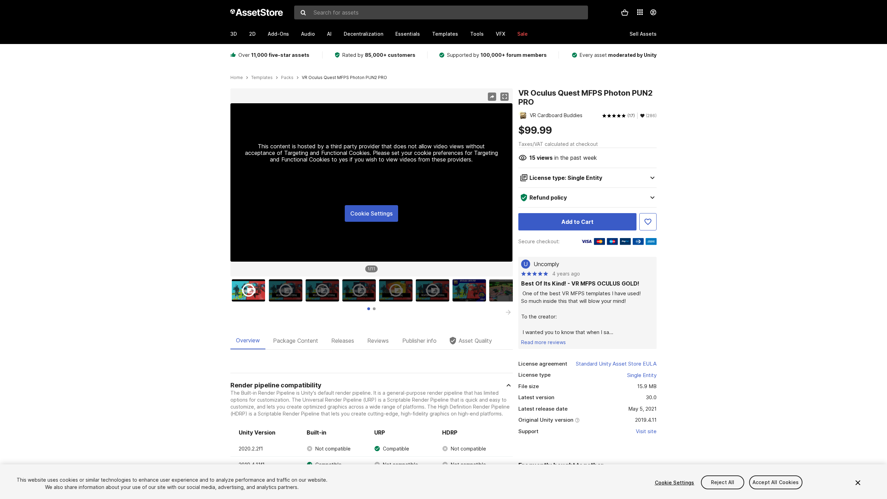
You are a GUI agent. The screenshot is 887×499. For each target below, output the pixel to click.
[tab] (368, 308)
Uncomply (546, 264)
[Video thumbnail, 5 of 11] (397, 290)
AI (329, 34)
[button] (625, 12)
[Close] (858, 482)
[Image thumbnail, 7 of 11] (471, 290)
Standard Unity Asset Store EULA (616, 363)
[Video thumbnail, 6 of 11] (434, 290)
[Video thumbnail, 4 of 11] (360, 290)
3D (233, 34)
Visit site (646, 431)
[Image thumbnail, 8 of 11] (507, 290)
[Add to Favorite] (648, 221)
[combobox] (441, 12)
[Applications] (640, 12)
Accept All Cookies (776, 482)
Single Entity (642, 375)
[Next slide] (508, 312)
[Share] (492, 97)
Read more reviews (543, 342)
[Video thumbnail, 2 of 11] (287, 290)
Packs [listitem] (287, 77)
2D (252, 34)
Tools (477, 34)
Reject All (722, 482)
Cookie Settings (371, 213)
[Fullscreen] (504, 97)
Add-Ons (278, 34)
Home (236, 77)
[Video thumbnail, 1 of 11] (250, 290)
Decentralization (363, 34)
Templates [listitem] (262, 77)
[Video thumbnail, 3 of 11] (324, 290)
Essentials (407, 34)
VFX (500, 34)
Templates (445, 34)
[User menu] (653, 12)
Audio (308, 34)
